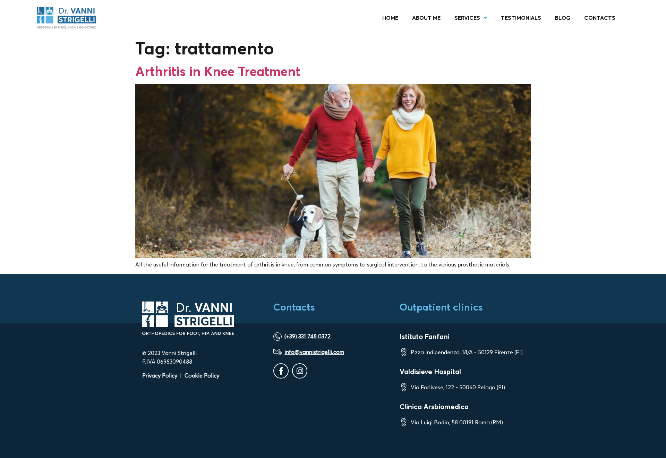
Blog (562, 17)
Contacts (599, 17)
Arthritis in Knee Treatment (217, 71)
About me (426, 17)
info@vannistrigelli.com (314, 351)
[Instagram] (299, 371)
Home (390, 17)
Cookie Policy (202, 375)
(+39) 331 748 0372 (307, 336)
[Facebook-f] (281, 371)
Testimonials (521, 17)
